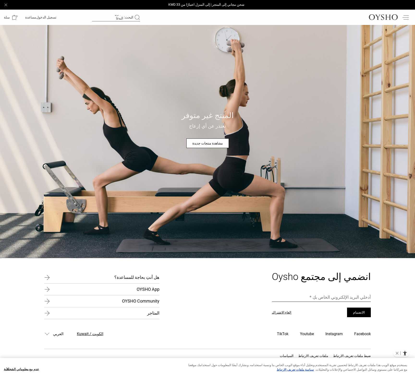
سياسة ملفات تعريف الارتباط (295, 369)
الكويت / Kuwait (90, 334)
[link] (46, 17)
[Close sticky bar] (6, 5)
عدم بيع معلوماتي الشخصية (21, 369)
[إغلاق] (7, 369)
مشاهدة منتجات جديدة (207, 143)
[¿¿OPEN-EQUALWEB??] (401, 353)
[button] (11, 17)
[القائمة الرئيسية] (405, 17)
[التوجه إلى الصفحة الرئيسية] (383, 17)
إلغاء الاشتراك (281, 312)
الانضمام (359, 312)
